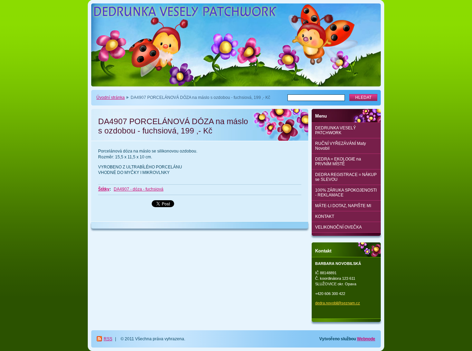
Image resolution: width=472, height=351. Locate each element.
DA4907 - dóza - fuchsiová (138, 189)
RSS (108, 338)
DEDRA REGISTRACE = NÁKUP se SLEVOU (346, 177)
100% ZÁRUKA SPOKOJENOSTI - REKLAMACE (346, 192)
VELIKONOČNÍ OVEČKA (338, 227)
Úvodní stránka (110, 97)
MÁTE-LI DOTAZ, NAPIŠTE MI (343, 205)
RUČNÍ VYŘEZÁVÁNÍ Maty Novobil (340, 146)
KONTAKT (324, 216)
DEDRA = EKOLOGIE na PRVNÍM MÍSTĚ (338, 161)
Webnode (366, 338)
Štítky (104, 189)
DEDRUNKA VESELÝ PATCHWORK (335, 130)
